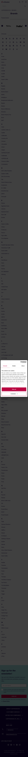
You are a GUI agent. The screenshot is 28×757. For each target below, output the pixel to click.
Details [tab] (14, 365)
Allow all (14, 389)
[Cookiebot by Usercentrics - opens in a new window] (20, 362)
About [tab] (22, 365)
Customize (13, 393)
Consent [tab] (5, 365)
